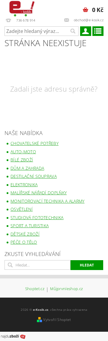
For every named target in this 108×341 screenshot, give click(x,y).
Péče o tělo (23, 242)
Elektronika (24, 184)
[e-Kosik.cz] (20, 8)
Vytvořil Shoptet (57, 319)
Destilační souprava (33, 176)
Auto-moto (23, 151)
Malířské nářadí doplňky (38, 192)
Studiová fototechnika (37, 217)
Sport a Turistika (29, 225)
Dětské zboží (25, 234)
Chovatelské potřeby (34, 143)
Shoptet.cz (34, 289)
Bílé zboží (21, 160)
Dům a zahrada (27, 168)
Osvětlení (21, 209)
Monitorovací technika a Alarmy (47, 201)
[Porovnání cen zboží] (13, 336)
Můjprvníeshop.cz (66, 289)
